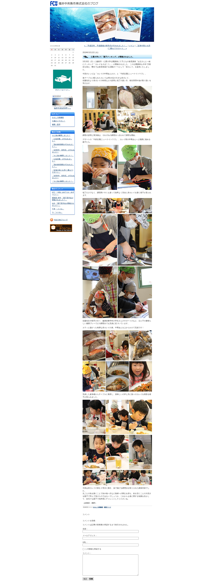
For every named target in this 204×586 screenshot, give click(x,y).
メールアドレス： (90, 535)
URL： (85, 542)
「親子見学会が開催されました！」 (62, 199)
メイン (131, 46)
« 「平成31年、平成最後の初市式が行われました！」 (105, 46)
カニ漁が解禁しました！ (61, 135)
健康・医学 (56, 124)
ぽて (53, 192)
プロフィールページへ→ (62, 90)
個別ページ (107, 507)
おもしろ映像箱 (58, 117)
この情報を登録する (92, 549)
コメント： (87, 553)
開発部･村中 (56, 198)
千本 (53, 209)
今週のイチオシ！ (58, 121)
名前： (85, 529)
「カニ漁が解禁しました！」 (63, 156)
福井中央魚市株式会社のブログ (102, 3)
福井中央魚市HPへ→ (62, 108)
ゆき (53, 203)
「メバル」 (60, 209)
